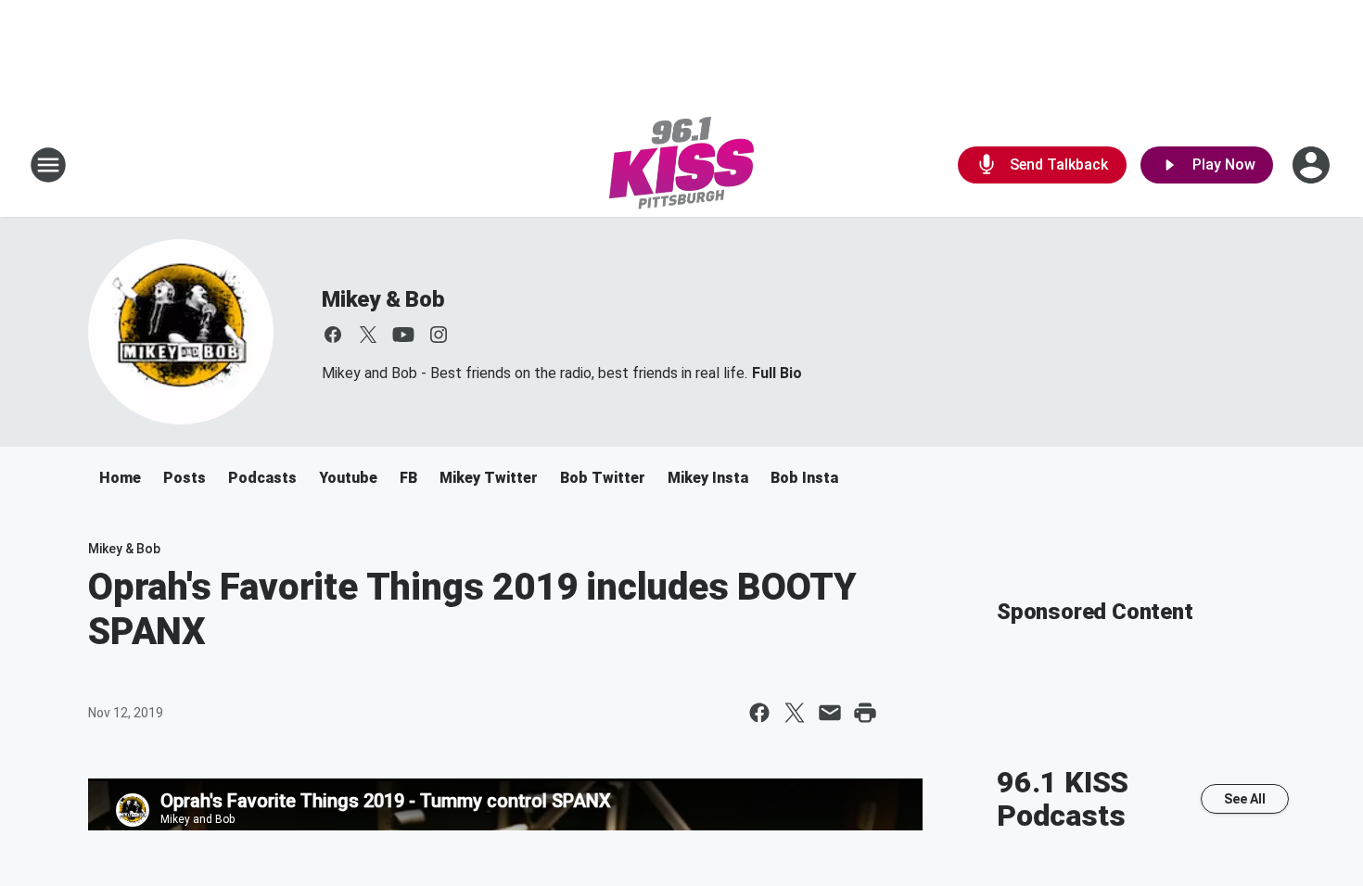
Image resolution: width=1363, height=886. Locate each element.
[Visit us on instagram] (438, 334)
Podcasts (262, 478)
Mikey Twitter (488, 478)
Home (120, 478)
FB (408, 478)
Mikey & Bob (383, 299)
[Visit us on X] (368, 334)
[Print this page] (865, 713)
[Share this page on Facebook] (759, 713)
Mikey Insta (708, 478)
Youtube (348, 478)
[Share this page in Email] (830, 713)
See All (1245, 798)
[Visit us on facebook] (333, 334)
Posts (184, 478)
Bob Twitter (602, 478)
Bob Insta (804, 478)
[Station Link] (681, 165)
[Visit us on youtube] (403, 334)
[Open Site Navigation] (48, 165)
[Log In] (1313, 165)
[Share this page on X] (795, 713)
